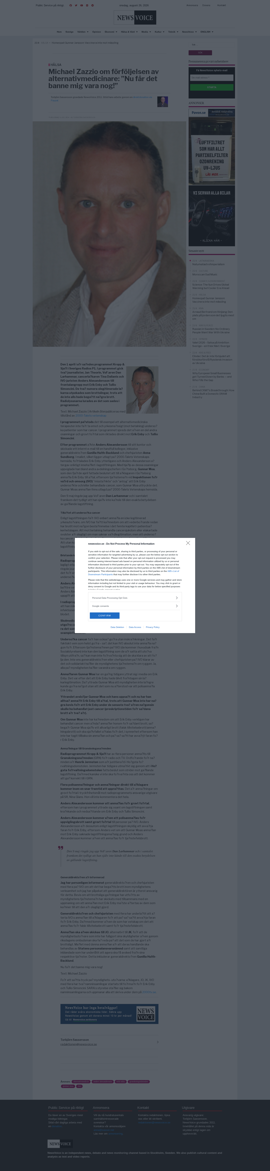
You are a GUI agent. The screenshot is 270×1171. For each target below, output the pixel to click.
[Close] (189, 544)
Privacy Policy (153, 627)
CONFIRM (104, 615)
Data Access (135, 627)
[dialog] (135, 585)
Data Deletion (117, 627)
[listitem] (135, 597)
